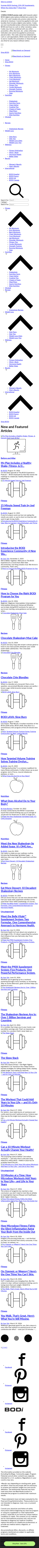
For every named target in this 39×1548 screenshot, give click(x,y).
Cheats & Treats (15, 109)
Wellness (8, 144)
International (9, 168)
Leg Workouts (14, 81)
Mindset (8, 117)
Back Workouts (14, 75)
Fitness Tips (13, 85)
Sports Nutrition (15, 113)
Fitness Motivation (16, 150)
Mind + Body (14, 152)
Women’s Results (15, 164)
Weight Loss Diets (15, 141)
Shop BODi (5, 52)
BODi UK (12, 178)
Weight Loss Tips (15, 143)
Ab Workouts (14, 71)
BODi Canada (14, 180)
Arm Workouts (14, 73)
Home (7, 60)
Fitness (7, 65)
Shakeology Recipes (16, 129)
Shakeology (13, 101)
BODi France (14, 176)
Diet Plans (13, 137)
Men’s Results (14, 166)
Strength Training (15, 89)
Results (7, 158)
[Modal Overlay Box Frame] (19, 1542)
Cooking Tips (14, 107)
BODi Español (14, 174)
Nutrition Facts (14, 103)
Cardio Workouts (15, 87)
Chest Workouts (15, 77)
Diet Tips (12, 139)
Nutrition (8, 95)
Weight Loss (9, 131)
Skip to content (6, 2)
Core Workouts (14, 79)
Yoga (11, 93)
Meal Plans (13, 111)
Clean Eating (13, 105)
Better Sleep (13, 156)
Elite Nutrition (14, 115)
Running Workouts (16, 91)
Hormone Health (15, 154)
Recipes (8, 123)
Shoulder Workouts (16, 83)
